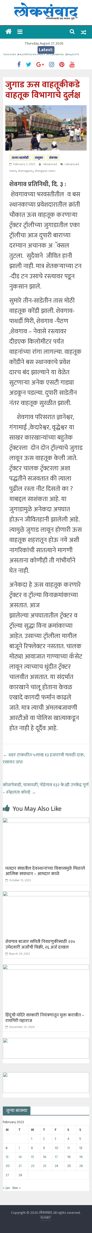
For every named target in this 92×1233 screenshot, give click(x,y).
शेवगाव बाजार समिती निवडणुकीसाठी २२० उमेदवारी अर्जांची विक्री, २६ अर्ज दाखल (40, 944)
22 (32, 1166)
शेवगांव (53, 157)
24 (57, 1166)
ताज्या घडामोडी (20, 157)
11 (68, 1148)
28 (20, 1175)
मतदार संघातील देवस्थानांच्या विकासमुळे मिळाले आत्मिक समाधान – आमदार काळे (45, 871)
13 (7, 1157)
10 (56, 1148)
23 (44, 1166)
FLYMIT (46, 1217)
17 (56, 1157)
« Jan (6, 1188)
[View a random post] (83, 32)
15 (32, 1157)
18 (69, 1157)
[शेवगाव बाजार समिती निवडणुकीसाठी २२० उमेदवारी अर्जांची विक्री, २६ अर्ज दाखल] (46, 894)
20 (8, 1166)
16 (44, 1157)
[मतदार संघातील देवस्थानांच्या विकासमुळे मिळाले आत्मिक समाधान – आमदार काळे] (46, 820)
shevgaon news (44, 170)
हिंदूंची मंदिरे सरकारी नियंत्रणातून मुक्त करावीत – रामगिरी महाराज (44, 1018)
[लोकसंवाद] (8, 32)
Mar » (16, 1188)
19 (81, 1157)
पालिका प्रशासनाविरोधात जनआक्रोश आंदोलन (41, 57)
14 (20, 1157)
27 (7, 1175)
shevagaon (25, 170)
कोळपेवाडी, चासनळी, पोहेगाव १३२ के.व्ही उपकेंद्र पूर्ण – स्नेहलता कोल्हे (46, 788)
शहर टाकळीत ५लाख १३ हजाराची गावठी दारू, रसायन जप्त (44, 758)
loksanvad (50, 164)
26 (81, 1166)
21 (19, 1166)
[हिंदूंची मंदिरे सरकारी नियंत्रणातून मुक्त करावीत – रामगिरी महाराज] (46, 967)
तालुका (39, 157)
